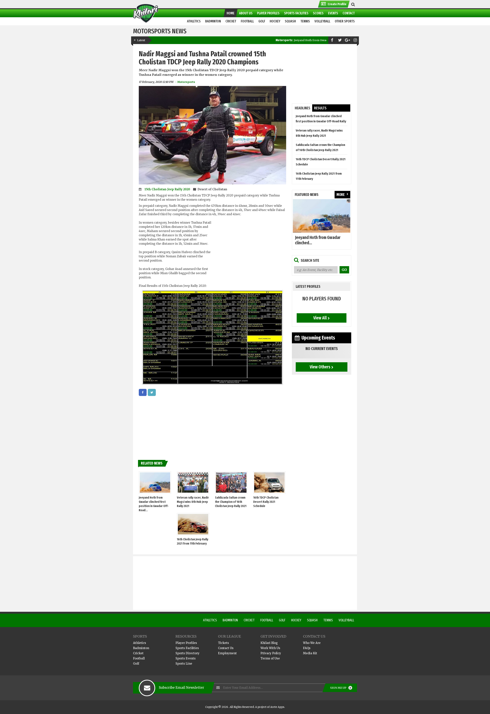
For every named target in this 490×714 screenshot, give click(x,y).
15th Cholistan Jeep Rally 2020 (168, 189)
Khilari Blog (269, 643)
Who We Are (312, 643)
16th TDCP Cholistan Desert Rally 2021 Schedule (265, 502)
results (320, 108)
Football (266, 620)
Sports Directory (187, 653)
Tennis (328, 620)
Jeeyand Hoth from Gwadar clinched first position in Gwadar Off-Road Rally (300, 40)
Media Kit (310, 653)
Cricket (249, 620)
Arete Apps (277, 707)
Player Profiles (186, 643)
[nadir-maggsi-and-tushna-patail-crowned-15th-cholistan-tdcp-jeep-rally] (143, 392)
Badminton (230, 620)
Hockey (296, 620)
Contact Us (226, 648)
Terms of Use (270, 658)
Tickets (223, 643)
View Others (320, 367)
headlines (302, 108)
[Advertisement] (249, 250)
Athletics (210, 620)
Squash (312, 620)
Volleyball (346, 620)
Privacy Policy (271, 653)
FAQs (306, 648)
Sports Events (186, 658)
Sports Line (184, 663)
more (340, 194)
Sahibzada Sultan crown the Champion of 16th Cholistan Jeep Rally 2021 (230, 502)
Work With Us (270, 648)
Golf (282, 620)
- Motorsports (185, 82)
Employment (227, 653)
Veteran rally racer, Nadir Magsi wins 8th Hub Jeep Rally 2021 (193, 502)
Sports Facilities (187, 648)
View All (320, 318)
